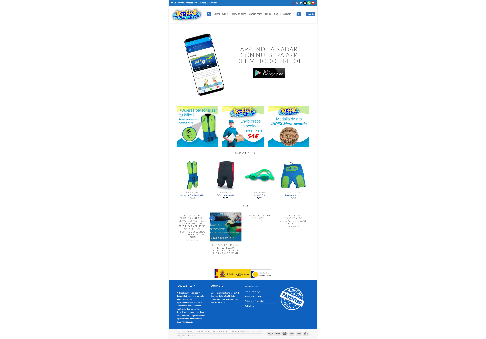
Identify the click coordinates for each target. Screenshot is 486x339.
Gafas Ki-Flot (259, 195)
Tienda (268, 14)
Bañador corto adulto (226, 195)
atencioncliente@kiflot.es (228, 299)
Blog (276, 14)
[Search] (209, 14)
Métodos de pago (252, 291)
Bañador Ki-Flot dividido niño (192, 195)
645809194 (220, 302)
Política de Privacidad (254, 301)
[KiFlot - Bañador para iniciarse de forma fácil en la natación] (187, 14)
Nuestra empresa (221, 14)
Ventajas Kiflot (239, 14)
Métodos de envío (253, 286)
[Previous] (181, 64)
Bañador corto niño (293, 195)
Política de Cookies (253, 296)
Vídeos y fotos (255, 14)
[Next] (304, 64)
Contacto (286, 14)
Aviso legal (249, 306)
